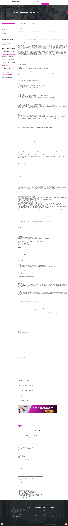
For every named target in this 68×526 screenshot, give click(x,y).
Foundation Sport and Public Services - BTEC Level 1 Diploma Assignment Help (28, 385)
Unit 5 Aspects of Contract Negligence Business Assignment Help (8, 54)
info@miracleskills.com (53, 1)
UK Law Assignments (45, 516)
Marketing (44, 515)
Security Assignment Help (22, 395)
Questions (29, 517)
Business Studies (37, 515)
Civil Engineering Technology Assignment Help (24, 383)
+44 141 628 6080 (18, 515)
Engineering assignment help (39, 127)
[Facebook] (13, 524)
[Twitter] (14, 524)
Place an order (8, 23)
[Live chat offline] (66, 524)
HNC (35, 511)
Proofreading (4, 33)
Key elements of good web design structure (6, 42)
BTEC (36, 510)
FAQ (67, 12)
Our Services (3, 26)
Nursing (36, 516)
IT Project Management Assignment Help (24, 400)
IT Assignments (52, 515)
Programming (52, 516)
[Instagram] (16, 524)
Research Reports (30, 514)
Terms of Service (15, 517)
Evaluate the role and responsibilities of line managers (7, 61)
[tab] (8, 26)
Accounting (44, 509)
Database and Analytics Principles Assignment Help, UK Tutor (8, 50)
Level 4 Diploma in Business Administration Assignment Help (26, 388)
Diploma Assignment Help (24, 276)
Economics (44, 511)
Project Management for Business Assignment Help (25, 393)
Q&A (16, 512)
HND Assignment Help (23, 143)
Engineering (36, 514)
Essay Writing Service (5, 29)
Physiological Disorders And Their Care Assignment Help (26, 390)
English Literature (52, 509)
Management (44, 514)
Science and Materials (23, 25)
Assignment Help (4, 28)
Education (51, 510)
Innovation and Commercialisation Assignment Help (25, 398)
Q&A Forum (3, 36)
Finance (44, 510)
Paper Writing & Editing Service (6, 30)
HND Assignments (37, 509)
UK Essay (29, 510)
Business (51, 517)
